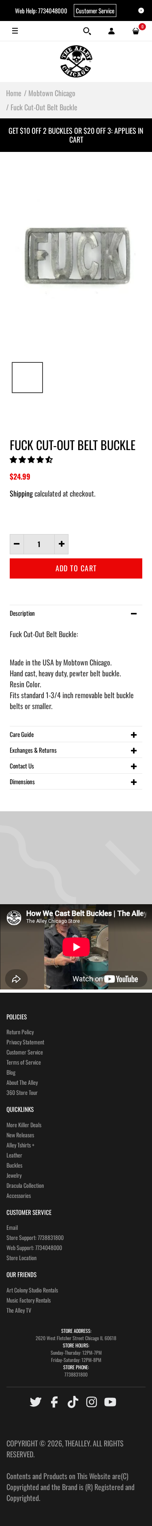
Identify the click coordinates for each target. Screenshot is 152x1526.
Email (12, 1227)
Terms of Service (23, 1062)
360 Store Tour (22, 1092)
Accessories (18, 1195)
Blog (10, 1072)
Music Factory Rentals (28, 1300)
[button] (32, 459)
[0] (136, 31)
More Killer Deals (23, 1124)
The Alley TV (18, 1310)
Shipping (21, 493)
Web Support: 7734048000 (34, 1247)
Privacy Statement (25, 1042)
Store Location (21, 1257)
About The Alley (22, 1082)
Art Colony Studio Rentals (32, 1290)
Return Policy (20, 1031)
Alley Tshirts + (20, 1145)
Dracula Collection (25, 1185)
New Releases (20, 1134)
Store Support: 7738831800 (35, 1237)
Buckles (14, 1165)
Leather (14, 1155)
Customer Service (95, 10)
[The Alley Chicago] (76, 61)
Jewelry (13, 1175)
